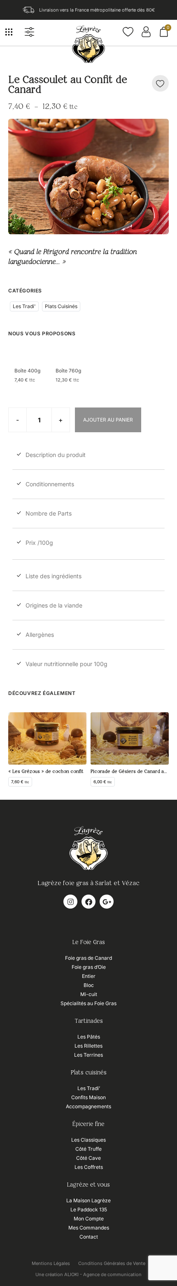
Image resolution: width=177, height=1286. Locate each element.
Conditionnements (50, 484)
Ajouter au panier (108, 420)
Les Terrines (88, 1055)
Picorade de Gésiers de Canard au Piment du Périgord (130, 771)
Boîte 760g (68, 370)
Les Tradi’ (88, 1088)
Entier (88, 976)
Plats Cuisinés (61, 306)
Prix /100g (39, 542)
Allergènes (40, 634)
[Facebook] (88, 902)
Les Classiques (88, 1140)
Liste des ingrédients (54, 575)
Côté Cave (88, 1158)
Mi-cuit (88, 994)
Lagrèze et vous (88, 1185)
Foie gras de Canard (88, 958)
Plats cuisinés (89, 1073)
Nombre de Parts (49, 513)
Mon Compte (89, 1218)
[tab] (88, 457)
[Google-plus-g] (107, 902)
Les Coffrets (89, 1167)
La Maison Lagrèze (88, 1200)
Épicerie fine (88, 1124)
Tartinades (89, 1021)
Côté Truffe (88, 1149)
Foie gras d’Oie (89, 967)
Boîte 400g (27, 370)
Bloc (89, 985)
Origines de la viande (54, 605)
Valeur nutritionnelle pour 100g (66, 663)
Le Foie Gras (88, 942)
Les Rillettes (88, 1046)
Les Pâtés (88, 1037)
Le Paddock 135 (88, 1209)
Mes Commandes (88, 1228)
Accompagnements (88, 1106)
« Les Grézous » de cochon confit (46, 771)
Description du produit (56, 454)
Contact (88, 1237)
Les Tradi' (24, 306)
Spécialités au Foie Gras (88, 1003)
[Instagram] (70, 902)
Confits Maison (88, 1097)
